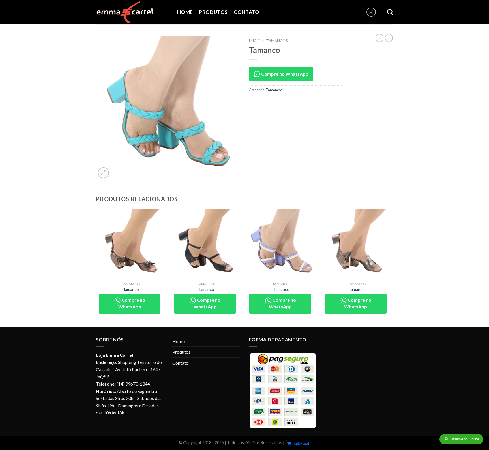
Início (255, 40)
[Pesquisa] (390, 12)
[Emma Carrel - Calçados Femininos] (132, 12)
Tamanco (131, 289)
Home (185, 12)
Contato (246, 12)
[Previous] (96, 268)
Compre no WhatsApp (284, 74)
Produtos (213, 12)
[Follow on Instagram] (371, 12)
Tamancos (277, 40)
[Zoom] (103, 172)
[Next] (391, 268)
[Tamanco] (131, 244)
